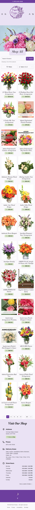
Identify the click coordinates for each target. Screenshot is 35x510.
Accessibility (19, 507)
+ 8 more (8, 459)
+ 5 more (15, 453)
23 (27, 416)
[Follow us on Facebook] (17, 498)
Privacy (13, 507)
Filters (10, 67)
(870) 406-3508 (18, 1)
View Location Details (25, 484)
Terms (8, 507)
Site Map (26, 507)
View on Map (11, 437)
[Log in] (29, 14)
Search (31, 58)
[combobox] (26, 67)
